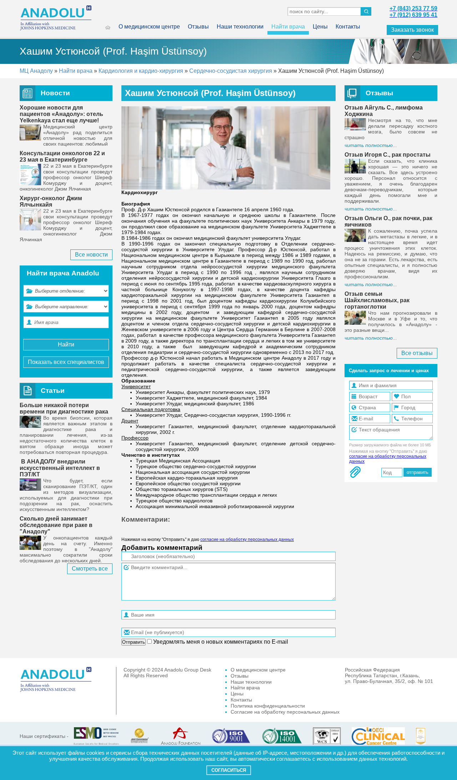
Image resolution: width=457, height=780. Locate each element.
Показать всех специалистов (66, 362)
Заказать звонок (412, 30)
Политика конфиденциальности (268, 706)
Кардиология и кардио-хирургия (142, 71)
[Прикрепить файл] (355, 472)
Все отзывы (417, 353)
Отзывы (198, 27)
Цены (320, 27)
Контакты (348, 27)
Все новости (91, 255)
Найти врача (288, 27)
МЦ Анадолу (36, 71)
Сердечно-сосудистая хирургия (230, 71)
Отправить (133, 642)
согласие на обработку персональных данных (247, 539)
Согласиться (228, 770)
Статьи (53, 390)
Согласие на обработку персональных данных (285, 712)
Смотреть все (90, 569)
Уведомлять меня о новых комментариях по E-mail (220, 642)
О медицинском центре (149, 27)
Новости (55, 93)
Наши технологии (240, 27)
